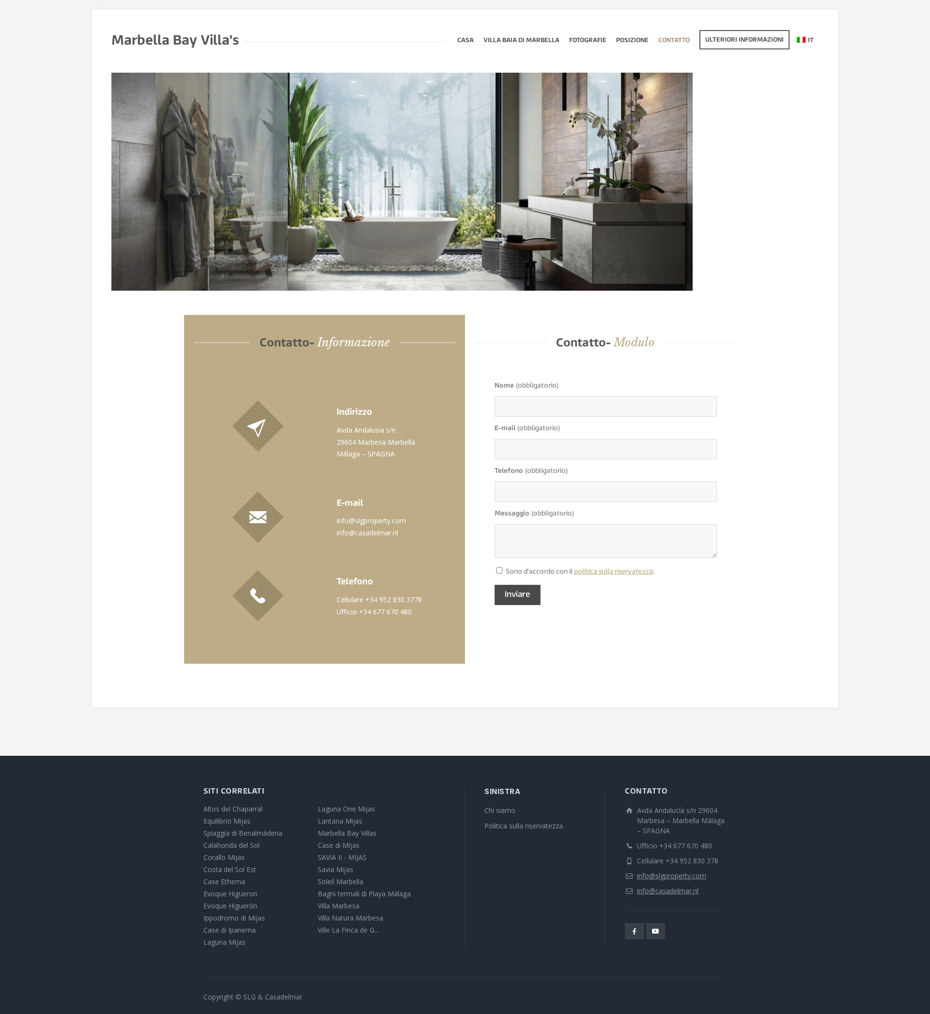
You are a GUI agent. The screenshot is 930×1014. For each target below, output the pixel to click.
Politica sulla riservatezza (523, 825)
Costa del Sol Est (229, 869)
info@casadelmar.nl (367, 532)
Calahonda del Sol (231, 845)
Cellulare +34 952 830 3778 (379, 599)
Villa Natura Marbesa (350, 917)
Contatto (674, 40)
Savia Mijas (335, 869)
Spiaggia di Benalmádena (242, 833)
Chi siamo (499, 810)
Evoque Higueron (230, 893)
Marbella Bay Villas (347, 833)
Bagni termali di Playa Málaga (364, 893)
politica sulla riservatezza (613, 572)
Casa (465, 40)
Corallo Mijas (224, 857)
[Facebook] (634, 931)
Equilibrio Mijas (226, 821)
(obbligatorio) (526, 386)
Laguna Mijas (224, 942)
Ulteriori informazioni (744, 40)
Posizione (632, 40)
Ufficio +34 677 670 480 (374, 611)
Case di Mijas (338, 845)
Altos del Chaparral (233, 808)
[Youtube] (656, 931)
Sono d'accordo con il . (499, 572)
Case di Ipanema (229, 930)
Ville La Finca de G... (348, 930)
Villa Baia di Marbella (521, 40)
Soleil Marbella (340, 881)
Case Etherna (224, 881)
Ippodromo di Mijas (234, 917)
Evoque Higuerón (230, 905)
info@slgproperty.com (371, 520)
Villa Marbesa (338, 905)
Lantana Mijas (340, 821)
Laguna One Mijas (346, 808)
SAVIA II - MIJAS (342, 857)
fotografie (587, 40)
